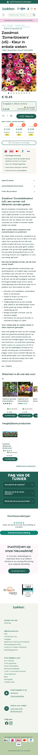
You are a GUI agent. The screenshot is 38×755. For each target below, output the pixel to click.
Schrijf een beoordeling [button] (19, 533)
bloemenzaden (28, 244)
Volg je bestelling (17, 696)
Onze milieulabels (11, 666)
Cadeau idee (9, 682)
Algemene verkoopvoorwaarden (17, 642)
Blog (5, 677)
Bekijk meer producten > (26, 466)
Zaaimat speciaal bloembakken (9, 400)
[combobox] (21, 15)
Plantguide (8, 679)
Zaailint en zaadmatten (22, 27)
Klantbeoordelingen (12, 669)
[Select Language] (23, 9)
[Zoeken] (34, 15)
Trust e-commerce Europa (15, 671)
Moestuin (10, 25)
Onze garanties (10, 663)
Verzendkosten (10, 674)
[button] (2, 14)
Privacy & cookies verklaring (15, 647)
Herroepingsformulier (12, 644)
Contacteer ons (10, 636)
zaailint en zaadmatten (16, 345)
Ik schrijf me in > (19, 571)
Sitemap (7, 623)
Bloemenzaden (8, 27)
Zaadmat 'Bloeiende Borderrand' (7, 446)
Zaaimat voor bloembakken (23, 400)
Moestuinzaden (20, 25)
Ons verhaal (9, 661)
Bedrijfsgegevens (11, 650)
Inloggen (7, 639)
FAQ (5, 634)
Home (3, 25)
